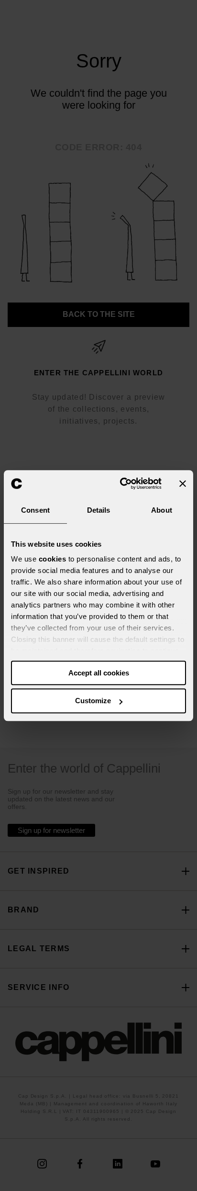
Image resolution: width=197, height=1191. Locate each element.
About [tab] (161, 510)
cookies (52, 559)
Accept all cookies (98, 673)
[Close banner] (182, 483)
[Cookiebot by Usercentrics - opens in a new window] (122, 483)
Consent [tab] (35, 510)
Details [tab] (98, 510)
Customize (93, 701)
